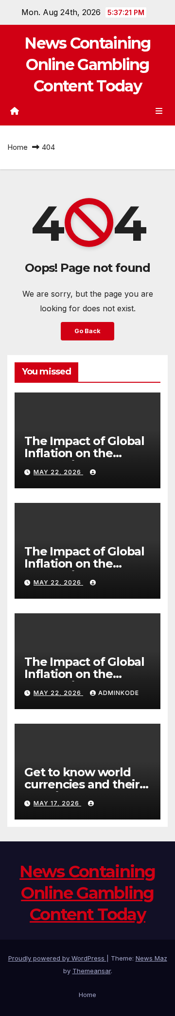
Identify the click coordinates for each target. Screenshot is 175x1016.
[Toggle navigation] (159, 111)
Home (17, 147)
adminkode (118, 692)
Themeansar (91, 971)
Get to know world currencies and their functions (82, 784)
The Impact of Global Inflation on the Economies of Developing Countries (86, 459)
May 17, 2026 (57, 803)
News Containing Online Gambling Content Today (87, 64)
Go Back (87, 331)
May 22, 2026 (58, 472)
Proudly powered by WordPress (57, 958)
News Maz (151, 958)
